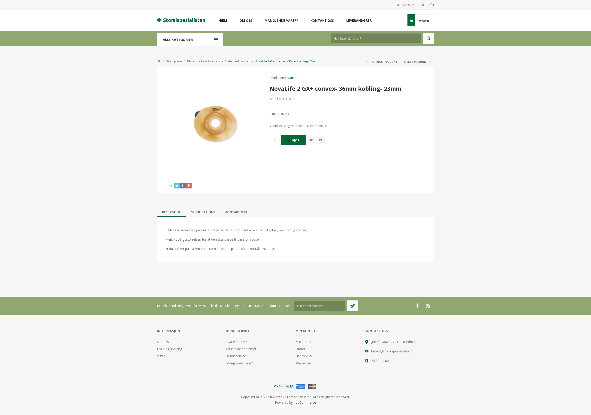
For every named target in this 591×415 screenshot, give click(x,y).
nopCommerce (305, 402)
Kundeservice (236, 356)
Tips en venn (320, 140)
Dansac (292, 78)
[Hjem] (159, 61)
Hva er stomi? (236, 341)
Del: (169, 186)
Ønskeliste (303, 363)
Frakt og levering (169, 349)
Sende (352, 305)
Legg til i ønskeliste (311, 140)
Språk (430, 5)
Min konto (303, 341)
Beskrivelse (171, 212)
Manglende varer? (239, 363)
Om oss (163, 341)
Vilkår (161, 356)
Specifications (203, 212)
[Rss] (428, 305)
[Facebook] (417, 305)
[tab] (171, 212)
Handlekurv (304, 356)
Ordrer (300, 349)
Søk (428, 38)
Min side (408, 5)
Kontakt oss (236, 212)
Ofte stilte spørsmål (241, 349)
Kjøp (295, 140)
